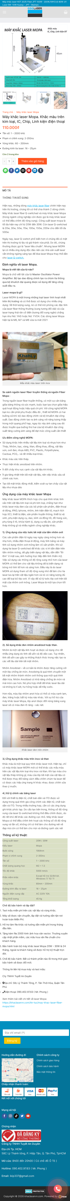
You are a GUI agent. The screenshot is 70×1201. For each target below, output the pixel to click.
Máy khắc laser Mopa (27, 112)
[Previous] (8, 56)
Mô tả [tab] (6, 190)
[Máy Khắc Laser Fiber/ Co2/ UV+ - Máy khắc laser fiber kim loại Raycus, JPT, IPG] (35, 12)
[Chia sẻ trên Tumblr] (40, 170)
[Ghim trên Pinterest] (29, 170)
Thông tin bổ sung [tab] (15, 197)
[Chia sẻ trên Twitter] (17, 170)
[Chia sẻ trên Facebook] (11, 170)
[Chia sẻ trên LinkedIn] (34, 170)
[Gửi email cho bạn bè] (23, 170)
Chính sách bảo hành (48, 1066)
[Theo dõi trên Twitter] (22, 1116)
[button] (4, 12)
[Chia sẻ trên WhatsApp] (5, 170)
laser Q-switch (15, 257)
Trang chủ (7, 112)
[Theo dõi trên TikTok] (16, 1116)
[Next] (62, 56)
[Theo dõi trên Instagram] (10, 1116)
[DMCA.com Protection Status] (35, 1191)
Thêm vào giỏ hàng (32, 161)
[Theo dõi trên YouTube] (28, 1116)
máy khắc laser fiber (38, 205)
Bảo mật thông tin (46, 1072)
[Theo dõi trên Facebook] (4, 1116)
